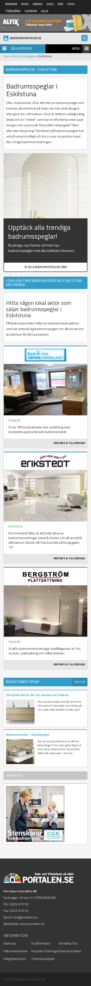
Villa (44, 11)
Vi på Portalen (41, 943)
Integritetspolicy (15, 958)
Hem (7, 56)
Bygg (25, 4)
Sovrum (31, 11)
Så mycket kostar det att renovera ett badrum (37, 695)
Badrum (11, 4)
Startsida (10, 943)
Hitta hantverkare (16, 950)
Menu (76, 48)
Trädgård (13, 11)
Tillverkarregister (43, 958)
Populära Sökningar (45, 950)
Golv (50, 4)
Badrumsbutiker (70, 950)
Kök (60, 4)
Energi (37, 4)
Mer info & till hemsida (69, 443)
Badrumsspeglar (24, 56)
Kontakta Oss (68, 943)
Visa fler (79, 682)
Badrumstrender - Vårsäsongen (27, 734)
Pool (71, 4)
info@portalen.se (25, 917)
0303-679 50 (18, 904)
